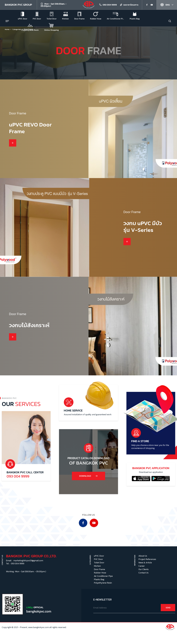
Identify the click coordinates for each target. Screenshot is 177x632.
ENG (167, 4)
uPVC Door (99, 555)
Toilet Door (99, 562)
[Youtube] (152, 5)
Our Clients (143, 569)
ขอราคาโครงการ (130, 4)
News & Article (145, 562)
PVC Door (98, 559)
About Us (142, 555)
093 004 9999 (110, 4)
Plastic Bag (99, 579)
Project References (147, 559)
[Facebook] (147, 5)
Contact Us (143, 572)
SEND (168, 607)
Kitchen (97, 566)
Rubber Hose (100, 572)
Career (141, 566)
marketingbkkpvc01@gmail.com (28, 560)
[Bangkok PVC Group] (88, 4)
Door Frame (99, 569)
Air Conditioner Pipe (103, 576)
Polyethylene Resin (103, 582)
